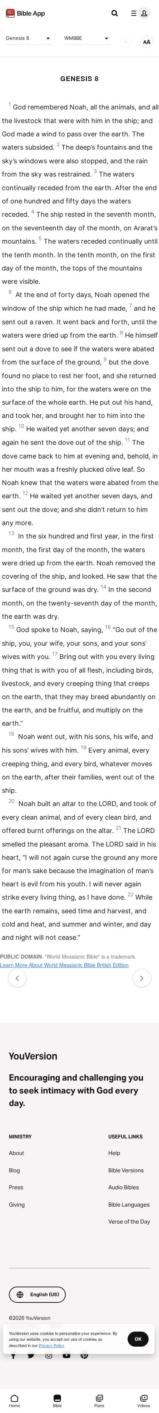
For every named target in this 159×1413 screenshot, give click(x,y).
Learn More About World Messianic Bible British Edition (64, 965)
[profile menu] (139, 13)
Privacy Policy (51, 1345)
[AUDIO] (126, 42)
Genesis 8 (17, 38)
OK (138, 1339)
